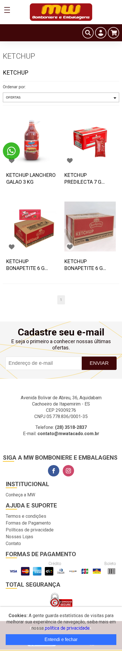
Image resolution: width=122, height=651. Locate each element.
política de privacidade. (68, 628)
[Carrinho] (113, 32)
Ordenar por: (14, 86)
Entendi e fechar (61, 639)
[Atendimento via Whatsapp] (11, 150)
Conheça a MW (20, 495)
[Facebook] (53, 470)
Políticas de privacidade (30, 530)
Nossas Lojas (19, 536)
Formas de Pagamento (28, 523)
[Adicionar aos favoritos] (11, 160)
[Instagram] (68, 470)
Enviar (99, 363)
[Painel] (101, 32)
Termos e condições (26, 516)
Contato (13, 543)
